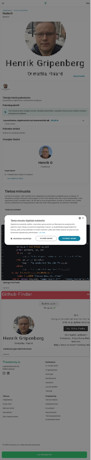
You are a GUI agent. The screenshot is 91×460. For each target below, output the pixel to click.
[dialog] (45, 230)
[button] (21, 239)
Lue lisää (42, 232)
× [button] (83, 218)
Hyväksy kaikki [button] (69, 238)
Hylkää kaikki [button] (46, 238)
